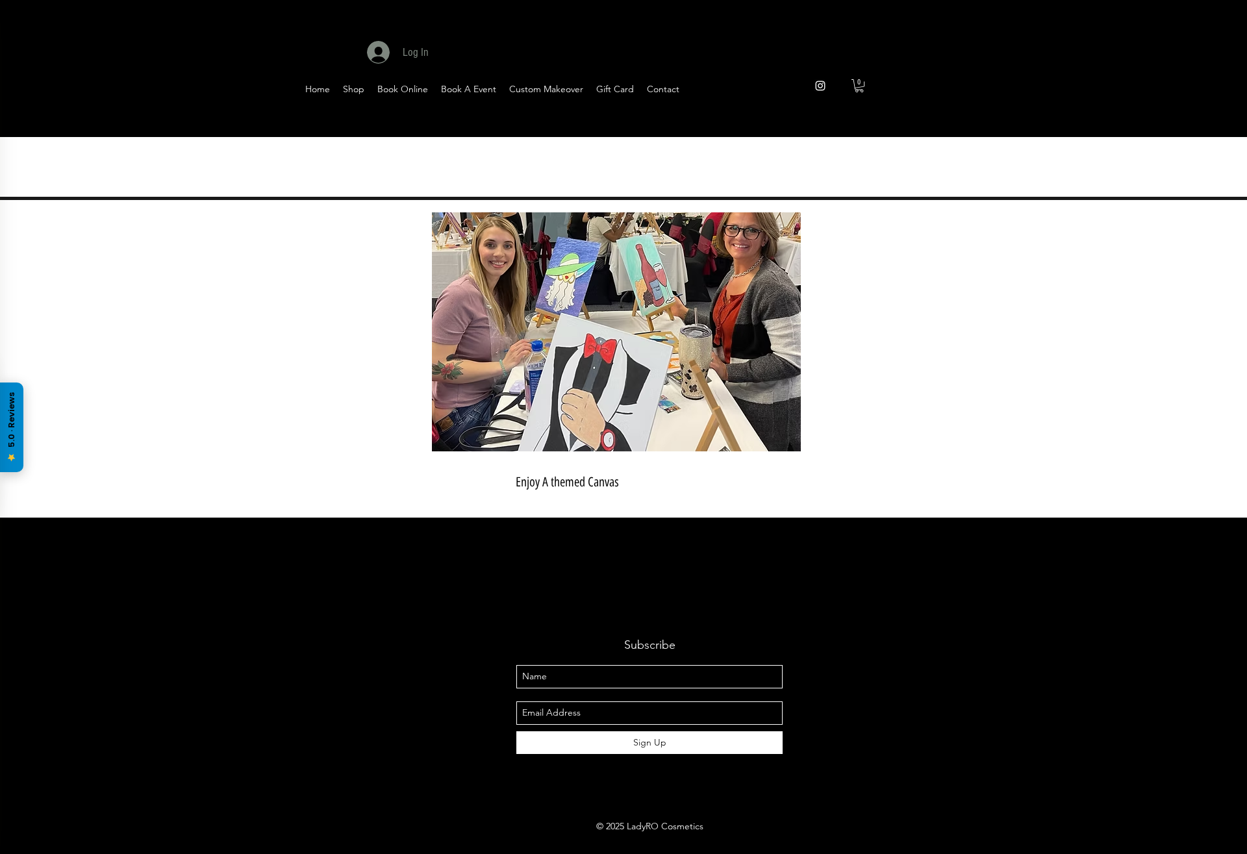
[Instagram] (1030, 124)
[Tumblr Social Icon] (998, 124)
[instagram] (820, 85)
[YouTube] (935, 124)
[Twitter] (903, 124)
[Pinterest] (966, 124)
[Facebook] (871, 124)
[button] (859, 85)
